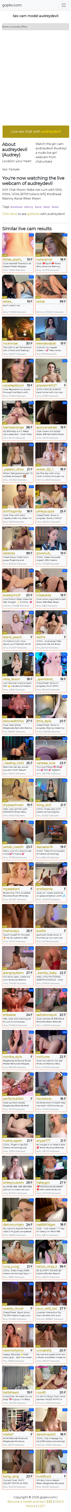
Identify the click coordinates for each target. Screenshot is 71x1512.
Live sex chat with (36, 132)
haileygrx (43, 1182)
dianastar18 (44, 847)
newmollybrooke (13, 1350)
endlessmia (44, 889)
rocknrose (10, 343)
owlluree (43, 1057)
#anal (38, 206)
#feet (46, 206)
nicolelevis (43, 1098)
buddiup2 (43, 1476)
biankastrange (13, 427)
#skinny (28, 206)
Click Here (9, 214)
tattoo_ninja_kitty (46, 1266)
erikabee (9, 1015)
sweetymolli (11, 595)
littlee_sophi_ (12, 259)
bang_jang (11, 1476)
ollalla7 (8, 1434)
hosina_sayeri (12, 1140)
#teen (55, 206)
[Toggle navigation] (64, 5)
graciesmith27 (46, 385)
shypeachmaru (13, 805)
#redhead (16, 206)
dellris (40, 637)
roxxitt (41, 1392)
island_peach (12, 637)
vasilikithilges (45, 1224)
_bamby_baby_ (46, 973)
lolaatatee (43, 595)
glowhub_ (43, 553)
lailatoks (9, 553)
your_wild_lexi (46, 1308)
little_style (43, 721)
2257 (41, 1506)
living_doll (43, 805)
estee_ (8, 301)
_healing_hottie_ (13, 763)
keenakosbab (46, 343)
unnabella (44, 1350)
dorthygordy (12, 511)
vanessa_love (45, 763)
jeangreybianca (13, 973)
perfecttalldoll (13, 1098)
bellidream (11, 1392)
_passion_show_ (13, 469)
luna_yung (11, 1266)
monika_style (12, 1057)
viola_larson (11, 679)
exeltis (41, 931)
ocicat (40, 301)
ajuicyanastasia (46, 427)
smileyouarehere (13, 1182)
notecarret (44, 259)
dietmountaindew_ (13, 1224)
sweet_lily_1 (44, 469)
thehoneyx (11, 931)
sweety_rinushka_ (13, 1308)
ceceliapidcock (13, 385)
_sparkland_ (45, 679)
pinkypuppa (45, 511)
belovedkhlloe (13, 721)
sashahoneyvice (46, 1015)
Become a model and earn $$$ (29, 1501)
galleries (33, 214)
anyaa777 (43, 1140)
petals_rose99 (13, 847)
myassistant (11, 889)
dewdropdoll (46, 1434)
